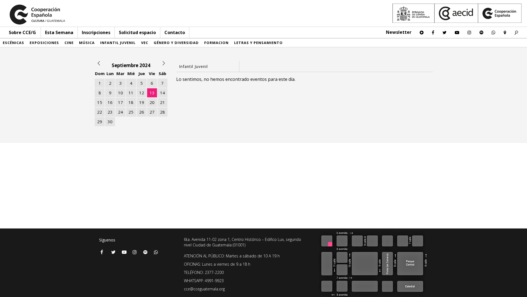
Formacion (216, 42)
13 (152, 92)
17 (120, 102)
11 (130, 92)
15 (99, 102)
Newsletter (398, 32)
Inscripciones (96, 32)
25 (130, 112)
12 (141, 92)
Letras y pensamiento (258, 42)
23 (110, 112)
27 (152, 112)
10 (120, 92)
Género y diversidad (176, 42)
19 (141, 102)
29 (99, 121)
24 (120, 112)
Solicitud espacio (137, 32)
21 (162, 102)
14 (162, 92)
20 (152, 102)
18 (130, 102)
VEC (144, 42)
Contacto (174, 32)
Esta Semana (59, 32)
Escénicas (13, 42)
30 (110, 121)
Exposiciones (44, 42)
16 (110, 102)
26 (141, 112)
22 (99, 112)
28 (162, 112)
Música (87, 42)
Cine (69, 42)
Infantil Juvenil (118, 42)
